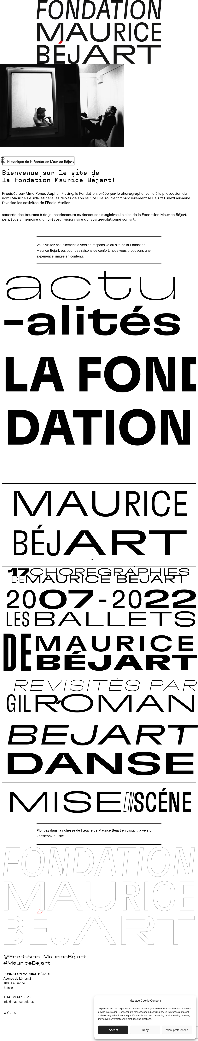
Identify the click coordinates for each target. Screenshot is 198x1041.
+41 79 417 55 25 (19, 997)
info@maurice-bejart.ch (19, 1001)
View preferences (177, 1030)
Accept (113, 1030)
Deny (145, 1030)
